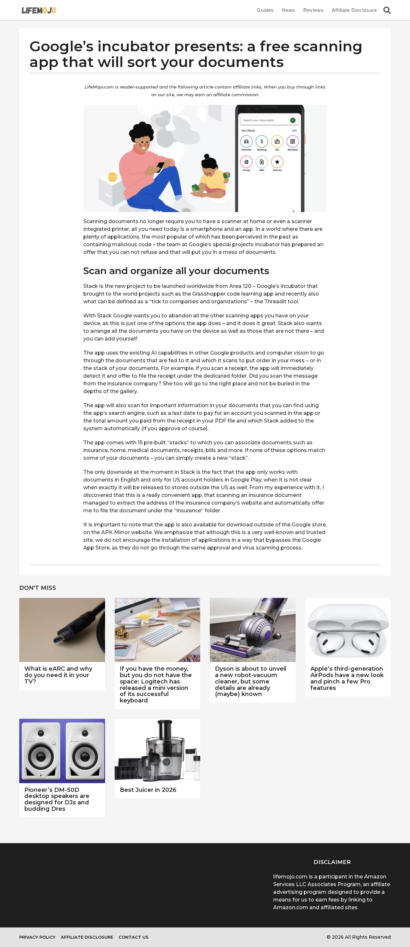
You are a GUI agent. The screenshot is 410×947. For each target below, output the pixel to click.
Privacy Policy (37, 937)
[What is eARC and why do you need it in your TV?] (62, 630)
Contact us (134, 937)
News (288, 10)
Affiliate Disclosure (354, 10)
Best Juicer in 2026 (148, 789)
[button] (387, 10)
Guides (265, 10)
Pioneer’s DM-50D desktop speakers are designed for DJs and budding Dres (56, 799)
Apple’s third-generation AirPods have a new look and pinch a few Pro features (347, 678)
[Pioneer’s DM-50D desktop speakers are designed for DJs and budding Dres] (62, 751)
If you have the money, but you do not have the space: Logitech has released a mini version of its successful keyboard (156, 684)
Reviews (313, 10)
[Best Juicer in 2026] (158, 751)
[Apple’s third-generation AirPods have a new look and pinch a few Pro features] (348, 630)
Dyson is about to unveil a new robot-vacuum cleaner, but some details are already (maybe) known (250, 681)
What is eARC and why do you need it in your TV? (58, 675)
